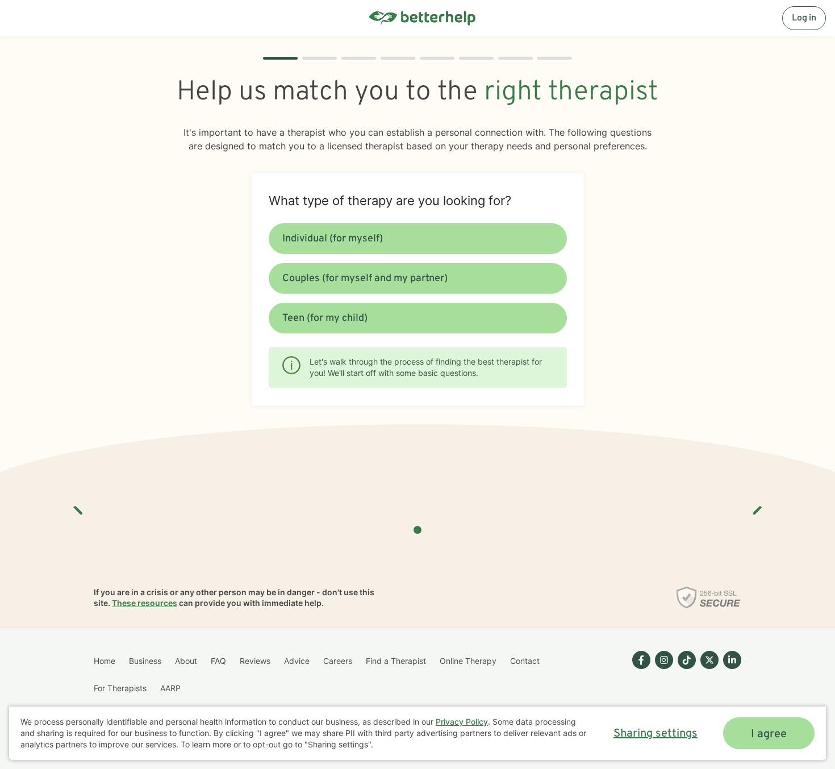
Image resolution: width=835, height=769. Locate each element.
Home (104, 661)
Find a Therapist (396, 661)
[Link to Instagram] (664, 660)
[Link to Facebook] (641, 660)
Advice (297, 661)
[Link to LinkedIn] (732, 660)
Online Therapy (468, 661)
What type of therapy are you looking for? (390, 200)
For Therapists (120, 688)
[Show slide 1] (417, 530)
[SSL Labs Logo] (708, 597)
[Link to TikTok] (687, 660)
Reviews (255, 661)
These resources (144, 603)
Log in (804, 18)
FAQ (218, 661)
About (186, 661)
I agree (769, 734)
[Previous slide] (78, 506)
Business (145, 661)
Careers (337, 661)
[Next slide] (756, 506)
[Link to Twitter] (709, 660)
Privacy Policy (462, 721)
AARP (170, 688)
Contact (525, 661)
